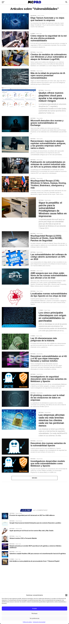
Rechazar (34, 613)
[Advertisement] (34, 495)
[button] (66, 595)
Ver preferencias (34, 618)
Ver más (34, 478)
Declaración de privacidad (39, 622)
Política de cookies (27, 622)
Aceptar (34, 608)
